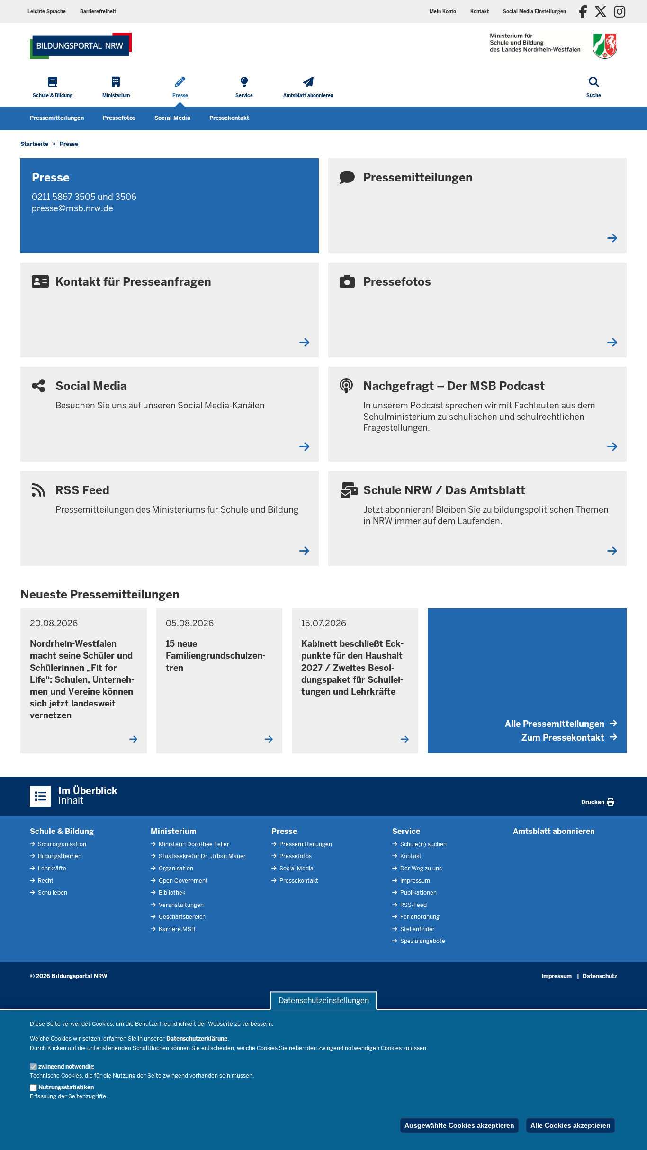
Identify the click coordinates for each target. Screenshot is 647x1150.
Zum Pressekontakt (562, 737)
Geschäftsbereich (181, 917)
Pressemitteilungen (57, 118)
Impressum (414, 881)
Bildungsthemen (58, 856)
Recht (45, 881)
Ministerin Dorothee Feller (193, 844)
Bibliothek (171, 892)
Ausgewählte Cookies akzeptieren (459, 1125)
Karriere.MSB (176, 929)
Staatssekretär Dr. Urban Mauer (201, 856)
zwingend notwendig (66, 1066)
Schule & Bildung (62, 831)
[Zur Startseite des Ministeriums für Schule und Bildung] (81, 46)
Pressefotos (119, 118)
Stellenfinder (417, 929)
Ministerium (174, 831)
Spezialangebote (422, 941)
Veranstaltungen (180, 905)
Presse (284, 831)
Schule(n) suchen (423, 844)
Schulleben (51, 892)
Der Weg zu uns (420, 868)
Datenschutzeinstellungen (324, 1000)
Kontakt (410, 856)
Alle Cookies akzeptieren (570, 1125)
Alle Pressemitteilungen (554, 723)
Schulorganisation (61, 844)
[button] (534, 11)
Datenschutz (600, 976)
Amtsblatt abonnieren (554, 831)
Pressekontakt (229, 118)
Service (406, 831)
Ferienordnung (419, 917)
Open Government (182, 881)
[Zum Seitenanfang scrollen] (628, 1132)
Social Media (172, 118)
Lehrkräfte (51, 868)
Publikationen (418, 892)
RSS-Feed (413, 905)
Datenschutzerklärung (196, 1038)
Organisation (175, 868)
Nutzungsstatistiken (66, 1087)
